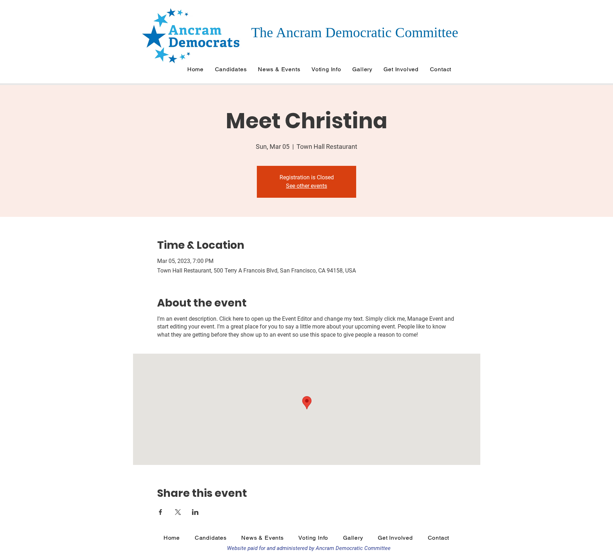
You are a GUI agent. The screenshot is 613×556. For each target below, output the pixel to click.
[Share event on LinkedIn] (195, 512)
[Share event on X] (178, 512)
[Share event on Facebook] (160, 512)
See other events (306, 185)
